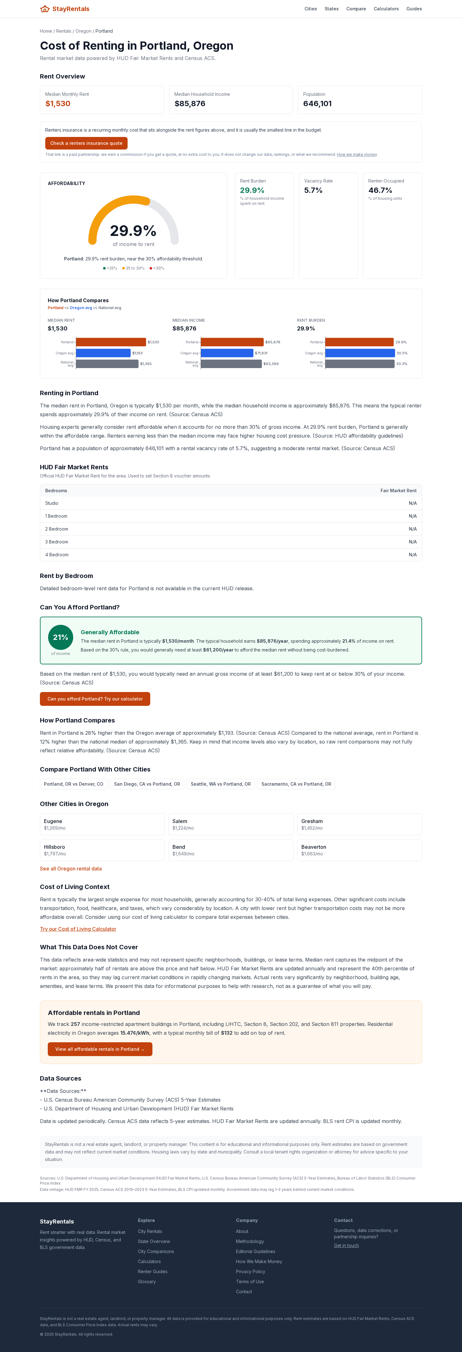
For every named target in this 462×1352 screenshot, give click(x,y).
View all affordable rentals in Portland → (100, 1049)
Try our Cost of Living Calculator (78, 929)
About (242, 1231)
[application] (106, 353)
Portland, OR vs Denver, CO (73, 784)
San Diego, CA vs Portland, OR (147, 784)
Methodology (250, 1241)
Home (46, 31)
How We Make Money (259, 1261)
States (332, 8)
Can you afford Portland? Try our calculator (95, 698)
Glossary (147, 1281)
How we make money (357, 154)
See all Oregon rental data (71, 868)
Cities (311, 8)
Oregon (83, 31)
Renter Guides (153, 1271)
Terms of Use (250, 1281)
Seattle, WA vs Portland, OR (221, 784)
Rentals (63, 31)
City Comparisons (156, 1251)
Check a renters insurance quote (86, 143)
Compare (356, 8)
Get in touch (346, 1245)
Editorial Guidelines (255, 1251)
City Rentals (150, 1231)
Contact (244, 1291)
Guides (414, 8)
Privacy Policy (250, 1271)
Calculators (386, 8)
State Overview (154, 1241)
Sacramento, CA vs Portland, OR (296, 784)
